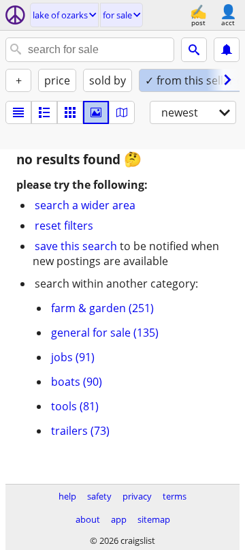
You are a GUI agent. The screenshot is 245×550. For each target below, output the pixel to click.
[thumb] (44, 112)
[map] (122, 112)
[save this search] (227, 49)
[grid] (70, 112)
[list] (18, 112)
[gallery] (96, 112)
